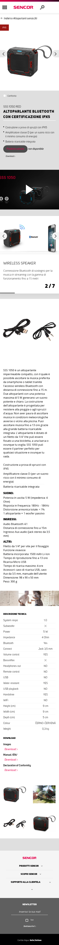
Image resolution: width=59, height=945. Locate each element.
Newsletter (29, 904)
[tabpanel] (29, 255)
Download (10, 156)
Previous (3, 53)
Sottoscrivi (29, 926)
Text (32, 920)
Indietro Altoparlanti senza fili (20, 18)
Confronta (11, 96)
